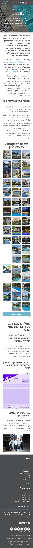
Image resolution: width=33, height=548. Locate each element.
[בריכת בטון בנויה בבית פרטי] (26, 164)
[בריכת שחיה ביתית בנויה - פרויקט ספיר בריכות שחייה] (7, 164)
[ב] (16, 240)
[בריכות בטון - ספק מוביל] (16, 221)
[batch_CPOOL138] (16, 249)
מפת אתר (27, 483)
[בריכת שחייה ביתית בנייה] (16, 211)
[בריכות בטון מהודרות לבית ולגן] (26, 230)
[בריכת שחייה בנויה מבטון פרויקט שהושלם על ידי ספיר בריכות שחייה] (16, 183)
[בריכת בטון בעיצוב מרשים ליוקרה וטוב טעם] (26, 306)
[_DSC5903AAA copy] (26, 221)
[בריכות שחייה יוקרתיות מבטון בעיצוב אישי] (26, 259)
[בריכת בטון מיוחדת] (7, 296)
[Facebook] (28, 529)
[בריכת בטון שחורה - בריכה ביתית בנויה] (7, 202)
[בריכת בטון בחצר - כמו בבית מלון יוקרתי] (7, 287)
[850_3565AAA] (26, 240)
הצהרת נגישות (26, 479)
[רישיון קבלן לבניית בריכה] (7, 221)
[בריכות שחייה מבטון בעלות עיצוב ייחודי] (7, 230)
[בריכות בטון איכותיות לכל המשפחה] (16, 287)
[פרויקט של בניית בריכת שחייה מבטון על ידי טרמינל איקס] (7, 173)
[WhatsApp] (21, 529)
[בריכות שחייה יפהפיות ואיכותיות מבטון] (26, 268)
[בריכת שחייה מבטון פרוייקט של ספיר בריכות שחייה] (16, 173)
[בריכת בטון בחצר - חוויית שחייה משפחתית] (7, 277)
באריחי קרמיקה (14, 117)
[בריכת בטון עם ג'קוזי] (26, 277)
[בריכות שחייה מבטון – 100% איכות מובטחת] (7, 259)
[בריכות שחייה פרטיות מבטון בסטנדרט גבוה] (16, 230)
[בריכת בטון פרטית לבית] (26, 287)
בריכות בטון (14, 9)
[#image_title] (16, 192)
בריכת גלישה (22, 62)
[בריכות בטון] (7, 211)
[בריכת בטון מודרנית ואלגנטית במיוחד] (16, 306)
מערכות (26, 472)
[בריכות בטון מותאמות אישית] (16, 277)
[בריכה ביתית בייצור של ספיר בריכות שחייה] (7, 183)
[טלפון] (18, 529)
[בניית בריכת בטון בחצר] (7, 268)
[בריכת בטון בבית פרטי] (16, 154)
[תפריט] (30, 2)
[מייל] (15, 529)
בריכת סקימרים (12, 62)
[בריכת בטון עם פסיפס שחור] (16, 202)
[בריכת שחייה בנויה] (26, 183)
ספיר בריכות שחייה (24, 76)
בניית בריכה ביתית (24, 9)
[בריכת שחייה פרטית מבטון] (26, 154)
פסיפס (6, 117)
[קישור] (26, 2)
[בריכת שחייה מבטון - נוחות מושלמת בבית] (7, 249)
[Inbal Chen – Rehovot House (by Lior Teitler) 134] (26, 211)
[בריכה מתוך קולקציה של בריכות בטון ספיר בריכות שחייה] (26, 202)
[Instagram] (25, 529)
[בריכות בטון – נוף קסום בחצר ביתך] (16, 268)
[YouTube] (11, 529)
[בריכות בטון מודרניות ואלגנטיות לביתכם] (7, 240)
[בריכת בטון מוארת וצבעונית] (16, 296)
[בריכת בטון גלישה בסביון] (7, 192)
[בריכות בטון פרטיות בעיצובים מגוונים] (16, 259)
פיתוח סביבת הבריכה (24, 474)
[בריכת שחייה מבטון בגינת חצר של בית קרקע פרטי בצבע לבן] (26, 192)
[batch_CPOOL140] (26, 249)
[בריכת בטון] (7, 154)
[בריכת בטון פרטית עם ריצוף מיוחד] (26, 296)
